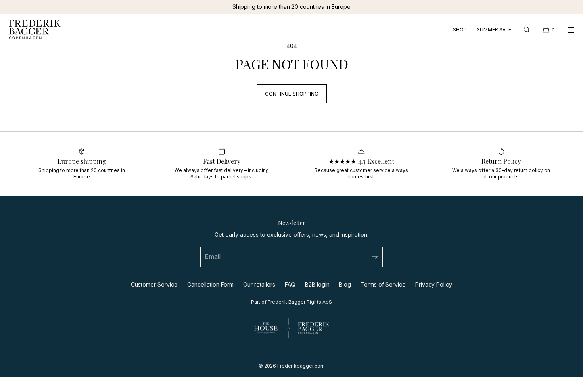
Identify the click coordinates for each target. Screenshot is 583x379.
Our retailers (259, 284)
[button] (526, 29)
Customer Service (154, 284)
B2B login (317, 284)
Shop (460, 29)
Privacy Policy (433, 284)
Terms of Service (383, 284)
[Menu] (565, 29)
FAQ (290, 284)
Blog (345, 284)
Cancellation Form (210, 284)
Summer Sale (494, 29)
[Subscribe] (373, 257)
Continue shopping (291, 93)
